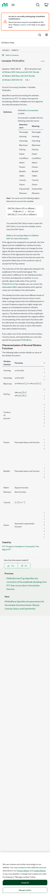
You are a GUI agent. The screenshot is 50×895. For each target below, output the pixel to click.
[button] (23, 55)
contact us (23, 24)
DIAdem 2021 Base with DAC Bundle (19, 75)
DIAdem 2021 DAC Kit (13, 79)
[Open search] (39, 34)
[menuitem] (37, 5)
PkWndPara (26, 339)
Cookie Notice (39, 870)
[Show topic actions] (42, 61)
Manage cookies (25, 890)
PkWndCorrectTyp (10, 283)
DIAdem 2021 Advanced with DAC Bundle (21, 71)
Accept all (25, 882)
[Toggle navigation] (13, 4)
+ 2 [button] (26, 79)
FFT (3, 546)
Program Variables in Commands (20, 546)
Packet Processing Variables (14, 87)
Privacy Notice (23, 870)
